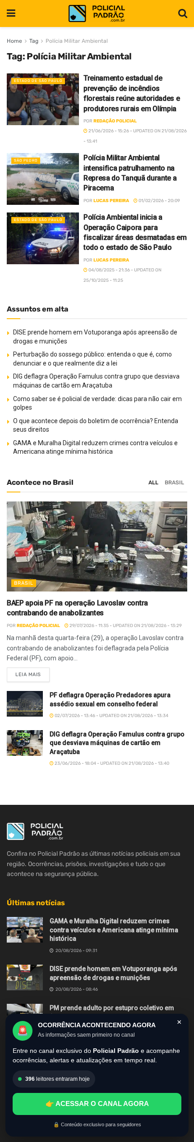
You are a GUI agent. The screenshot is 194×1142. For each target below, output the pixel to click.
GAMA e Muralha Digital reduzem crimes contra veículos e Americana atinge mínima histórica (114, 929)
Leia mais (32, 672)
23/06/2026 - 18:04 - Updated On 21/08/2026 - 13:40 (111, 763)
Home (14, 41)
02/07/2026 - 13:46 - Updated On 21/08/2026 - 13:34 (111, 715)
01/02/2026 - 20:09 (159, 200)
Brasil (174, 482)
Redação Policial (115, 121)
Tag (33, 41)
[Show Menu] (11, 13)
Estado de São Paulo (38, 81)
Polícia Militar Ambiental (77, 41)
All (153, 482)
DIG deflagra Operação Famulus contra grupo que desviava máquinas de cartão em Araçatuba (117, 743)
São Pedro (25, 160)
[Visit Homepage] (97, 14)
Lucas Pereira (111, 200)
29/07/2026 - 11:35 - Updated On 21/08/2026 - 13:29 (125, 625)
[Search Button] (182, 13)
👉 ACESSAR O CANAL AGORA (97, 1103)
